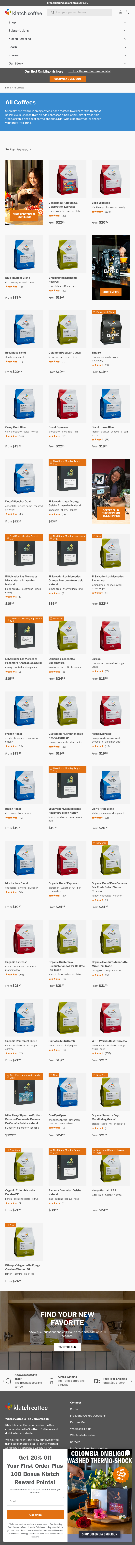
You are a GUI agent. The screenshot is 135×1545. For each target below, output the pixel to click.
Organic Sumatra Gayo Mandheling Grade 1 (106, 1117)
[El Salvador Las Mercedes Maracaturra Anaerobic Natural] (24, 553)
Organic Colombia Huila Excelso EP (20, 1192)
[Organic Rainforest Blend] (24, 1018)
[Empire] (111, 329)
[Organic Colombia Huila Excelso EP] (24, 1167)
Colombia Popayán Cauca (65, 352)
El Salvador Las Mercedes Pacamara (108, 578)
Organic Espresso (16, 962)
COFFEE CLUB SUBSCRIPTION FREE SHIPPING (111, 513)
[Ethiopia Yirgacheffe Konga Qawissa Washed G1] (24, 1242)
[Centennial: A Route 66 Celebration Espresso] (68, 179)
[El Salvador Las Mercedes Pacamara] (111, 553)
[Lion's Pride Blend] (111, 785)
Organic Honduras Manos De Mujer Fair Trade (110, 964)
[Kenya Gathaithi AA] (111, 1167)
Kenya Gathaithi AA (104, 1190)
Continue (35, 1515)
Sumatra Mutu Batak (62, 1041)
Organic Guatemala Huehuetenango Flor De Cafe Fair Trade (67, 966)
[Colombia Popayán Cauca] (68, 329)
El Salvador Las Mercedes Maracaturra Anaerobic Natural (21, 580)
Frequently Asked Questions (88, 1415)
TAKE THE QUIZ (67, 1347)
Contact (75, 1409)
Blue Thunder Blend (17, 277)
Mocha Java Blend (16, 883)
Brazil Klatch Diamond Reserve (63, 279)
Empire (96, 352)
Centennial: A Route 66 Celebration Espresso (63, 204)
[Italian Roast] (24, 785)
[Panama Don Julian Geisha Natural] (68, 1167)
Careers (75, 1442)
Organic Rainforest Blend (21, 1041)
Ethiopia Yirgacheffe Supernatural (62, 660)
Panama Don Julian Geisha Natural (65, 1192)
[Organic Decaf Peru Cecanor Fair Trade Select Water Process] (111, 860)
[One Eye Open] (68, 1092)
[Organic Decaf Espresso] (68, 860)
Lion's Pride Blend (103, 808)
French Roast (13, 733)
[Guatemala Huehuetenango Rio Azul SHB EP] (68, 710)
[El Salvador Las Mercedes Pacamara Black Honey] (68, 785)
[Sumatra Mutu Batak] (68, 1018)
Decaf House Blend (103, 427)
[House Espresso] (111, 710)
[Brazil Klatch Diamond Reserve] (68, 254)
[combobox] (79, 12)
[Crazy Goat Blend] (24, 404)
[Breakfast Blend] (24, 329)
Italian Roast (13, 808)
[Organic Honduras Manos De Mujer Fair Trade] (111, 939)
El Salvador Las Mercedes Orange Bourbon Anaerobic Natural (66, 580)
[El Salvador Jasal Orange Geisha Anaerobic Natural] (68, 478)
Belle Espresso (101, 202)
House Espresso (102, 733)
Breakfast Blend (15, 352)
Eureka (96, 658)
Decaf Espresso (58, 427)
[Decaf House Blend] (111, 404)
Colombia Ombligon (67, 78)
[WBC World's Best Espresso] (111, 1018)
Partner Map (78, 1422)
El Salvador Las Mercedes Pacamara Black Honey (65, 810)
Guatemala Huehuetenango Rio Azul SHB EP (66, 735)
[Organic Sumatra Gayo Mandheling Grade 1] (111, 1092)
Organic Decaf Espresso (64, 883)
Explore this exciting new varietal (89, 71)
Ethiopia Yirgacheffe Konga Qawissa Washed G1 (22, 1267)
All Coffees (19, 87)
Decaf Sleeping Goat (18, 501)
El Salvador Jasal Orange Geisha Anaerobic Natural (65, 503)
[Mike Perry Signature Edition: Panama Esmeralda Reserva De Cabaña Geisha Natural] (24, 1092)
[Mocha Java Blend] (24, 860)
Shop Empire (111, 292)
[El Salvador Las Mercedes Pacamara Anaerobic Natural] (24, 635)
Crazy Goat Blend (16, 427)
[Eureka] (111, 635)
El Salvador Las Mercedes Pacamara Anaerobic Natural (23, 660)
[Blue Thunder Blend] (24, 254)
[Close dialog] (127, 1453)
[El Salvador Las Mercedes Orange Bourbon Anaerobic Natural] (68, 553)
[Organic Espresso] (24, 939)
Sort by (10, 149)
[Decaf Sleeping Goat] (24, 478)
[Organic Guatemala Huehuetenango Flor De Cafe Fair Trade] (68, 939)
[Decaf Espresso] (68, 404)
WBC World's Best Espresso (109, 1041)
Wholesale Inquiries (82, 1435)
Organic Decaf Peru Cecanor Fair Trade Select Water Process (109, 887)
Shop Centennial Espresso (24, 215)
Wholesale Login (80, 1428)
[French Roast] (24, 710)
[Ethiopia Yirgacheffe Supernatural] (68, 635)
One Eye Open (57, 1115)
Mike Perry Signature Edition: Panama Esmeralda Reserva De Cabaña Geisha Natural (23, 1119)
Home (8, 87)
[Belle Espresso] (111, 179)
